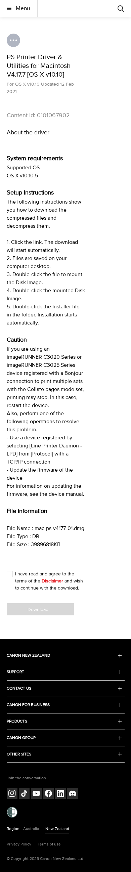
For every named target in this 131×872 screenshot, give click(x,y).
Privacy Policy (19, 844)
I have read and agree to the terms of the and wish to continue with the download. (49, 581)
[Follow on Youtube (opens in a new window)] (36, 794)
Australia (31, 828)
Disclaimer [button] (52, 581)
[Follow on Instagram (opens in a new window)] (12, 794)
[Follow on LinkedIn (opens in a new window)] (60, 794)
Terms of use (49, 844)
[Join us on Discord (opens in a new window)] (72, 794)
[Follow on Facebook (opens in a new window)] (48, 794)
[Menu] (121, 8)
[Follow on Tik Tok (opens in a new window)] (24, 794)
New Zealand (57, 828)
